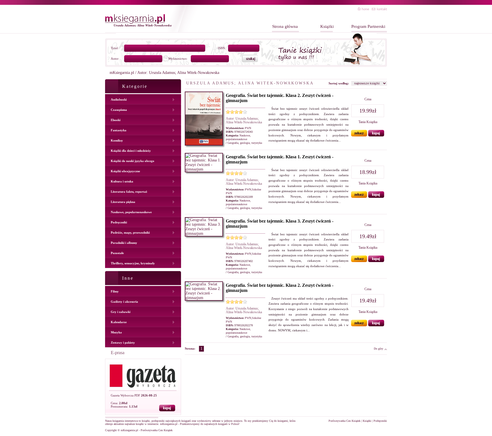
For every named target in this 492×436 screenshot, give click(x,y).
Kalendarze (119, 322)
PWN (248, 128)
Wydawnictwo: (178, 58)
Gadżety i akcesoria (124, 301)
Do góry (378, 348)
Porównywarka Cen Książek (344, 420)
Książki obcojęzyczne (125, 171)
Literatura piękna (123, 202)
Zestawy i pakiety (123, 342)
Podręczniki (119, 222)
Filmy (115, 291)
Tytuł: (114, 48)
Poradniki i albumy (124, 242)
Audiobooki (119, 99)
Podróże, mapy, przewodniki (130, 232)
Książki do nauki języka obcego (132, 161)
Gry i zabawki (120, 311)
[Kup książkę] (376, 135)
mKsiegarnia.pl (122, 72)
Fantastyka (118, 130)
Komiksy (117, 140)
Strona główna (285, 26)
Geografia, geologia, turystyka (244, 142)
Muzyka (116, 332)
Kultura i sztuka (122, 181)
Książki (327, 26)
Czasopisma (119, 109)
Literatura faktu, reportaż (129, 191)
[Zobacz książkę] (359, 135)
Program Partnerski (368, 26)
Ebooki (115, 120)
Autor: (115, 58)
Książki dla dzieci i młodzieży (131, 150)
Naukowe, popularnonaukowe (131, 212)
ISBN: (222, 48)
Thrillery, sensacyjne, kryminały (133, 263)
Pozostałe (117, 253)
